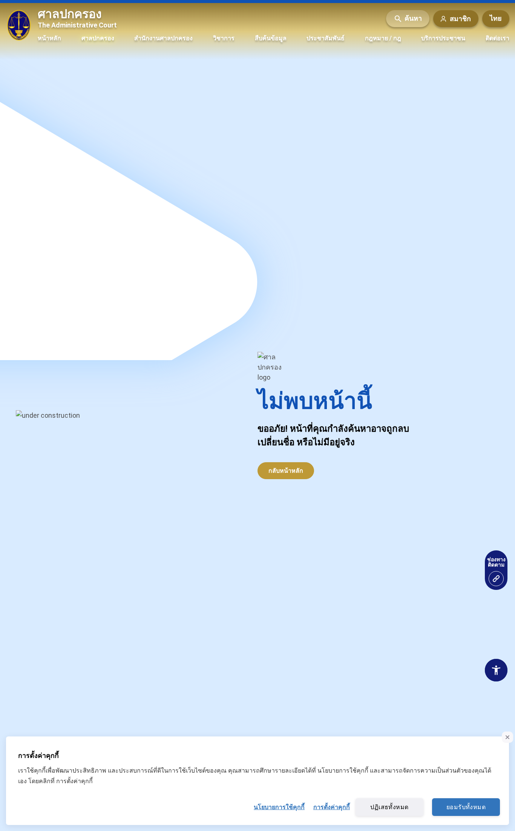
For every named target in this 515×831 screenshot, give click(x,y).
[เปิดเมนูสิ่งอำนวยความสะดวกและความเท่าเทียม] (496, 578)
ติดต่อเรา (497, 38)
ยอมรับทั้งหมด (466, 807)
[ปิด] (507, 737)
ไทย (496, 19)
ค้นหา (413, 19)
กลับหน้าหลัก (285, 470)
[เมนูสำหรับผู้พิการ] (496, 670)
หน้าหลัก (49, 38)
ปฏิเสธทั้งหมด (389, 807)
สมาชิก (460, 19)
